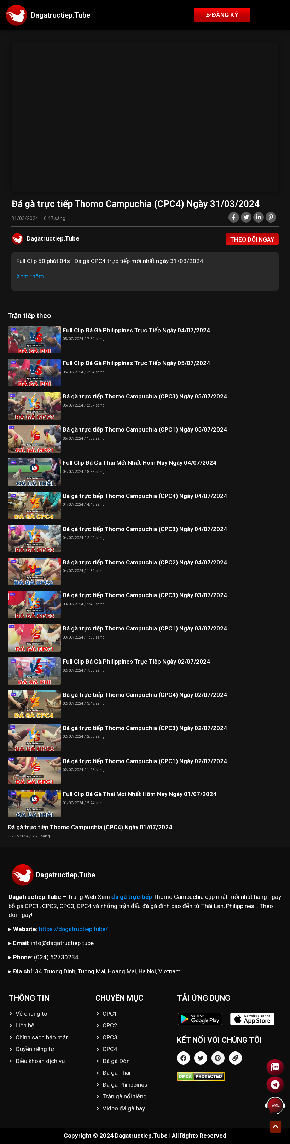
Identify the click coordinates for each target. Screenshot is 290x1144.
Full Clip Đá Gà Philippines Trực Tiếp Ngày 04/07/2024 (136, 330)
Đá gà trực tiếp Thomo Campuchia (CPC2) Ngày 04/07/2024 (145, 562)
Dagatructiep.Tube (60, 15)
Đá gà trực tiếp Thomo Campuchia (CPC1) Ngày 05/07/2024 (145, 429)
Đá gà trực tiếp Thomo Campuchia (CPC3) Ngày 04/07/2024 (145, 529)
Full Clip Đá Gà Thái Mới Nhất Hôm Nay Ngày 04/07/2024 (139, 462)
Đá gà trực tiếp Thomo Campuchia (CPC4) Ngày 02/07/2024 (145, 694)
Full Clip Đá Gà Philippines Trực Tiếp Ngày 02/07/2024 (136, 661)
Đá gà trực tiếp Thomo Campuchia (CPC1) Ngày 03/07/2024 (145, 628)
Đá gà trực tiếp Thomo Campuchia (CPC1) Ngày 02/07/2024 (145, 761)
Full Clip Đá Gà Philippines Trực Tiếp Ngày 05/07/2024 (136, 363)
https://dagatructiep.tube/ (73, 928)
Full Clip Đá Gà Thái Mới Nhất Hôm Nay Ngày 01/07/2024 (139, 794)
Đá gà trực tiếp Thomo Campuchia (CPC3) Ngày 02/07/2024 (145, 727)
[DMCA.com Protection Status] (229, 1076)
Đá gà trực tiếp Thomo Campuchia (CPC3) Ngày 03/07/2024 (145, 595)
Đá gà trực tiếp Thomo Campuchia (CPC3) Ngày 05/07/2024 (145, 396)
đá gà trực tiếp (131, 896)
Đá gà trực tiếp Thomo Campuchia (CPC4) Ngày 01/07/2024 (90, 827)
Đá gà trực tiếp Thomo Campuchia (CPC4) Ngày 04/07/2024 (145, 495)
